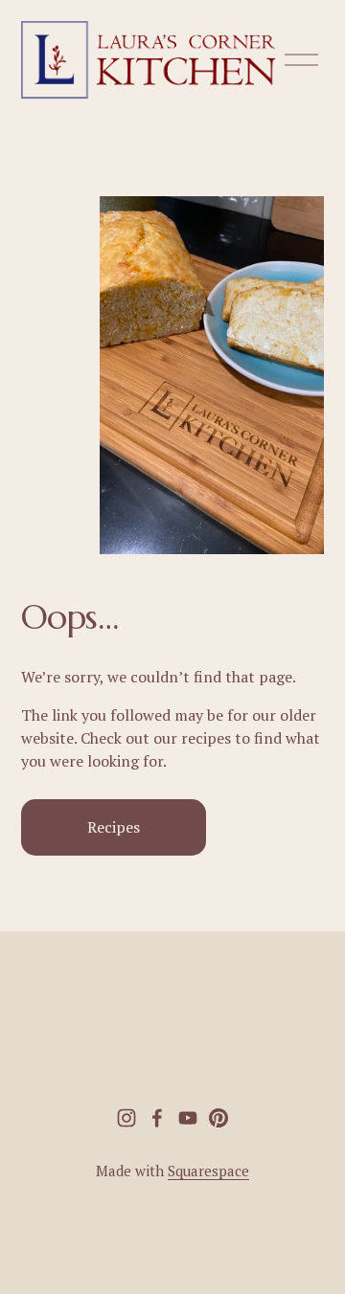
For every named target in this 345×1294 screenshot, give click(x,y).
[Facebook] (157, 1117)
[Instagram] (126, 1117)
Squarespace (208, 1170)
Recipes (113, 826)
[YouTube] (187, 1117)
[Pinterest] (218, 1117)
